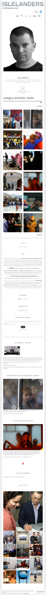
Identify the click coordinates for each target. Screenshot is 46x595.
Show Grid (40, 102)
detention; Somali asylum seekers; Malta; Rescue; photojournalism (15, 262)
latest (23, 243)
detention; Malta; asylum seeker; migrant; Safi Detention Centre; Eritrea (28, 261)
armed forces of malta (9, 258)
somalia (34, 285)
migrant (34, 270)
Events (23, 88)
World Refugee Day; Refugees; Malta (34, 287)
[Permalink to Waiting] (33, 222)
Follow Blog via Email (23, 317)
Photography (16, 276)
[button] (23, 511)
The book (23, 93)
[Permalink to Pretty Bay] (12, 202)
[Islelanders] (23, 10)
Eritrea (23, 264)
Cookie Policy (26, 593)
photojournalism (29, 276)
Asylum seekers (18, 258)
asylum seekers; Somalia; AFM (21, 260)
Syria (25, 286)
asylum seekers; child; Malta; (9, 260)
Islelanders (23, 78)
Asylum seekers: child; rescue (31, 258)
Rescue (39, 281)
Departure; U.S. (7, 261)
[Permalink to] (12, 119)
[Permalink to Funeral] (12, 222)
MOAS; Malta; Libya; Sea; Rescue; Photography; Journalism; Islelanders (21, 272)
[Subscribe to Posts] (23, 465)
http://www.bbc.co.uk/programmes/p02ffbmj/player (13, 413)
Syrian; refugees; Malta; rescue (32, 286)
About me (23, 87)
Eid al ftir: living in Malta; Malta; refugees (14, 264)
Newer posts (39, 106)
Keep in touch (23, 485)
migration (39, 270)
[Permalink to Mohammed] (33, 181)
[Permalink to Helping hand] (33, 202)
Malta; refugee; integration (23, 271)
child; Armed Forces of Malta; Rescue (34, 260)
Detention (12, 261)
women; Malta (23, 287)
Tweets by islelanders (23, 246)
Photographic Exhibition (23, 91)
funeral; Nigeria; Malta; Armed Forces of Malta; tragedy (32, 265)
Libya (8, 268)
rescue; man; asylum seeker (25, 285)
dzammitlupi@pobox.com (23, 310)
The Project (23, 90)
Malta (11, 268)
